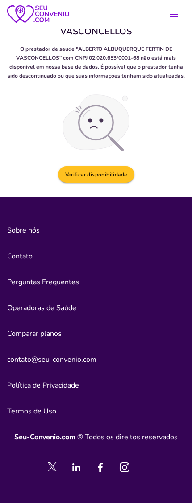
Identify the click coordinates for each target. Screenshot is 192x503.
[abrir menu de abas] (174, 14)
